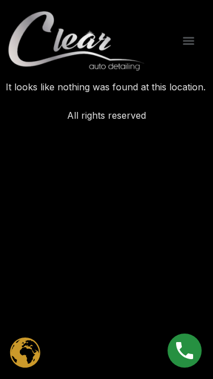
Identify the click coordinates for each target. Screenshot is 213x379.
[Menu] (188, 40)
